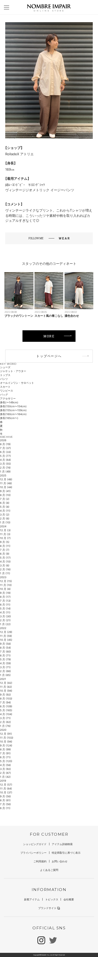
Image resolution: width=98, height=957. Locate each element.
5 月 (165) (6, 710)
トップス (5, 374)
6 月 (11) (5, 604)
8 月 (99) (5, 749)
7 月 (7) (4, 549)
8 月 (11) (5, 545)
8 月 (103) (6, 698)
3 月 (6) (4, 565)
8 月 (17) (5, 596)
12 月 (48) (6, 479)
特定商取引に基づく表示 (66, 852)
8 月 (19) (5, 444)
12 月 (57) (6, 784)
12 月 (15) (6, 581)
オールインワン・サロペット (17, 382)
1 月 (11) (5, 573)
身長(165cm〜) (9, 418)
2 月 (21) (5, 620)
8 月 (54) (5, 647)
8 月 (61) (5, 800)
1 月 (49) (5, 471)
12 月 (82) (6, 682)
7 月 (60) (5, 651)
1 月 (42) (5, 776)
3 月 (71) (5, 667)
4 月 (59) (5, 663)
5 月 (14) (5, 608)
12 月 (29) (6, 631)
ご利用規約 (40, 861)
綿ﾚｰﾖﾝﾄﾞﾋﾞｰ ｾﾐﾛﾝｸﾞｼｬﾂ (25, 185)
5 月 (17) (5, 557)
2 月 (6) (4, 518)
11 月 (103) (6, 737)
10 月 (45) (6, 639)
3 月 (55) (5, 463)
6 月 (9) (4, 553)
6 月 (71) (5, 655)
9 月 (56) (5, 796)
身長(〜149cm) (9, 402)
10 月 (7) (5, 538)
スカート (5, 386)
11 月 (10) (6, 585)
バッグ (4, 394)
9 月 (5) (4, 541)
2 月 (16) (5, 569)
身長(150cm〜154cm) (13, 406)
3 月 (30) (5, 616)
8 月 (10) (5, 495)
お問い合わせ (59, 861)
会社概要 (69, 899)
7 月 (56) (5, 804)
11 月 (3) (5, 534)
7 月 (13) (5, 600)
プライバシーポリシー (33, 852)
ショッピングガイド (35, 844)
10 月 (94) (6, 690)
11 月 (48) (6, 483)
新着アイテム (32, 899)
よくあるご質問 (49, 869)
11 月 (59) (6, 635)
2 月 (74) (5, 467)
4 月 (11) (5, 510)
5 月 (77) (5, 455)
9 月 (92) (5, 694)
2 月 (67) (5, 772)
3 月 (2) (4, 514)
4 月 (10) (5, 561)
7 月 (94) (5, 702)
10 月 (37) (6, 792)
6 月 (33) (5, 451)
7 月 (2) (4, 498)
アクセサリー (8, 398)
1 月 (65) (5, 675)
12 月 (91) (6, 733)
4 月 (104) (6, 714)
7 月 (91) (5, 753)
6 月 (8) (4, 502)
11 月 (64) (6, 788)
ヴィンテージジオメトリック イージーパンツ (39, 190)
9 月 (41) (5, 491)
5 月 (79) (5, 659)
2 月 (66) (5, 671)
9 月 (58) (5, 643)
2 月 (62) (5, 721)
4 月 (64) (5, 459)
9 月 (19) (5, 592)
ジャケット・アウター (13, 371)
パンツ (4, 378)
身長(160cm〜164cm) (13, 414)
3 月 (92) (5, 768)
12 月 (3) (5, 530)
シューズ (5, 367)
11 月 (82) (6, 686)
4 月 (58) (5, 765)
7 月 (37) (5, 448)
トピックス (51, 899)
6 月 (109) (6, 706)
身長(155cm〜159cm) (13, 410)
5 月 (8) (4, 506)
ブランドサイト (47, 908)
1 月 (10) (5, 522)
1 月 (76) (5, 725)
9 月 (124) (6, 745)
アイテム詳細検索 (62, 844)
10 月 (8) (5, 588)
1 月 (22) (5, 624)
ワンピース (6, 390)
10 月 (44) (6, 487)
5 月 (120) (6, 761)
